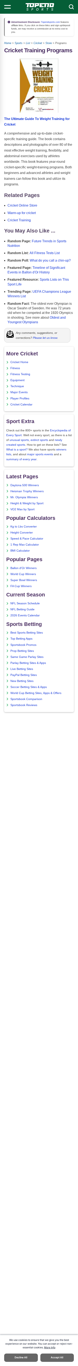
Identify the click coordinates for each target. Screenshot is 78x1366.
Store (48, 43)
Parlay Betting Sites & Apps (28, 663)
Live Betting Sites (21, 669)
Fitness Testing (20, 374)
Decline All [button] (21, 1357)
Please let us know (45, 337)
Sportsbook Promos (23, 644)
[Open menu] (7, 7)
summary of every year (21, 459)
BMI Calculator (20, 550)
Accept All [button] (57, 1357)
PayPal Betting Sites (23, 675)
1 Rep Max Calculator (24, 544)
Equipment (17, 380)
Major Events (19, 392)
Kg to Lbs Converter (23, 526)
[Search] (71, 6)
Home (7, 43)
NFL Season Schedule (25, 603)
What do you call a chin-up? (50, 260)
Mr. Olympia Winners (24, 497)
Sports (18, 43)
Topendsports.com (50, 22)
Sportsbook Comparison (26, 699)
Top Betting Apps (21, 638)
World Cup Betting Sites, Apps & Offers (35, 693)
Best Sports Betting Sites (26, 632)
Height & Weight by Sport (26, 503)
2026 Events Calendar (25, 615)
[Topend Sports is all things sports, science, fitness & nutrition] (40, 7)
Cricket (37, 43)
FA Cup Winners (21, 586)
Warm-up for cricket (21, 213)
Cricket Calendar (21, 404)
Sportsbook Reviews (23, 705)
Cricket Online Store (22, 205)
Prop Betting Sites (22, 650)
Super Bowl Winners (23, 580)
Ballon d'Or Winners (23, 568)
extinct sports (39, 440)
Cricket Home (19, 362)
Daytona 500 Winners (24, 485)
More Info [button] (49, 1347)
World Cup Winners (23, 574)
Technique (17, 386)
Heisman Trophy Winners (27, 491)
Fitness (15, 368)
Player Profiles (19, 398)
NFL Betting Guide (22, 609)
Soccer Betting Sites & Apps (28, 687)
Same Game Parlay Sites (26, 657)
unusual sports (19, 440)
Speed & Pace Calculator (26, 538)
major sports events (40, 454)
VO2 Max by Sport (22, 509)
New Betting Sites (21, 681)
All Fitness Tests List (45, 253)
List (28, 43)
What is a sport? (17, 449)
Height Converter (21, 532)
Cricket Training (19, 220)
